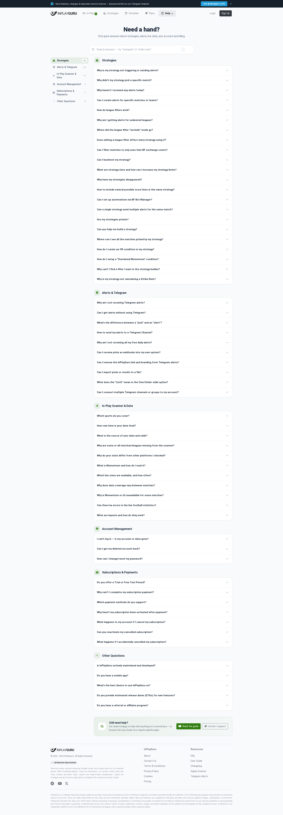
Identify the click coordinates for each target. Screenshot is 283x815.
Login (213, 13)
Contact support (217, 726)
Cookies (148, 776)
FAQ (193, 755)
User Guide (196, 761)
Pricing (147, 781)
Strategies (113, 13)
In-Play (91, 13)
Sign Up (226, 13)
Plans (151, 13)
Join (214, 3)
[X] (66, 784)
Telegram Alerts (199, 776)
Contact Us (150, 761)
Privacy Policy (151, 771)
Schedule (133, 13)
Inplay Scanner (198, 771)
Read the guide (190, 726)
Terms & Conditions (154, 766)
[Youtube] (60, 784)
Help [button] (167, 13)
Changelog (196, 766)
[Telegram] (52, 784)
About (147, 755)
